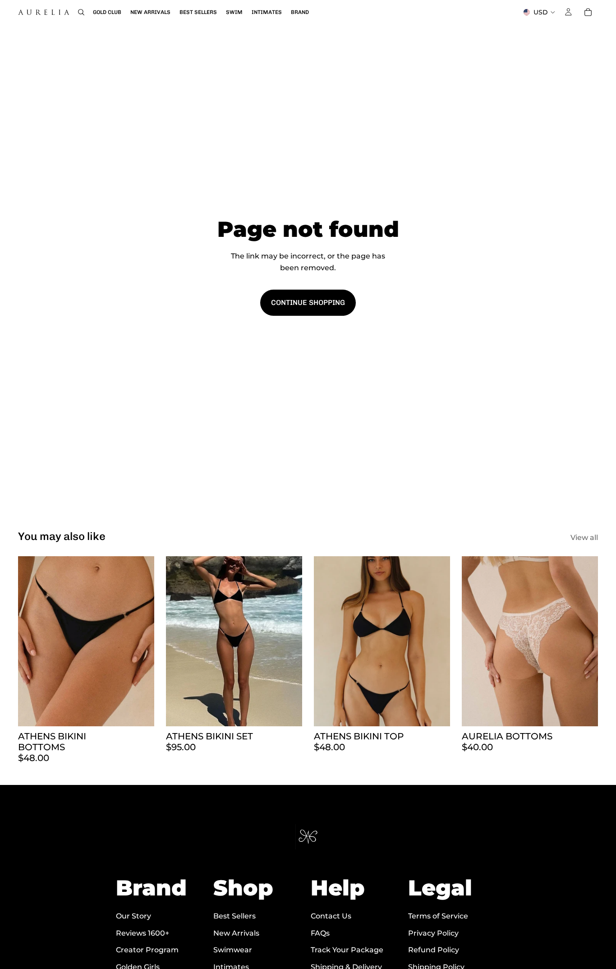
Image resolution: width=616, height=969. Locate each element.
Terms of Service (438, 916)
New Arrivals (236, 933)
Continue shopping (308, 302)
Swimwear (232, 950)
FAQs (320, 933)
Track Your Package (347, 950)
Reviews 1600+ (142, 933)
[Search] (81, 12)
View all (584, 537)
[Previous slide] (31, 641)
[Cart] (588, 12)
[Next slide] (140, 641)
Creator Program (147, 950)
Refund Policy (433, 950)
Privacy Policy (433, 933)
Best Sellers (234, 916)
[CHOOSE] (140, 712)
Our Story (133, 916)
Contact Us (331, 916)
